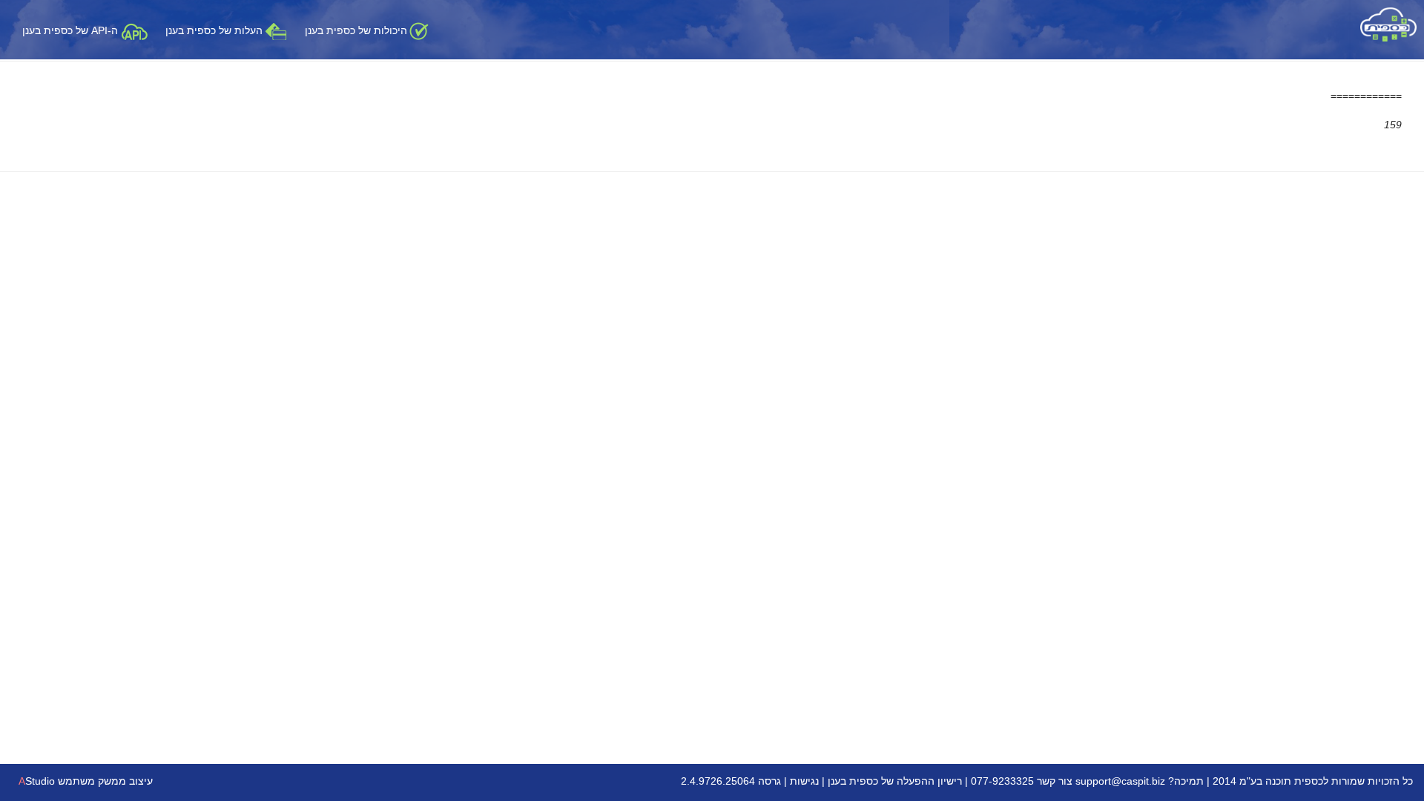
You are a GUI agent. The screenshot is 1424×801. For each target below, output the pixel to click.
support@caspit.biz (1120, 781)
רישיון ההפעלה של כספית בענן (895, 781)
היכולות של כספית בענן (356, 30)
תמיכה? (1186, 781)
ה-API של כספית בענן (71, 30)
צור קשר (1054, 781)
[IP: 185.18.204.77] (1388, 24)
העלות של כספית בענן (214, 30)
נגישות (804, 781)
